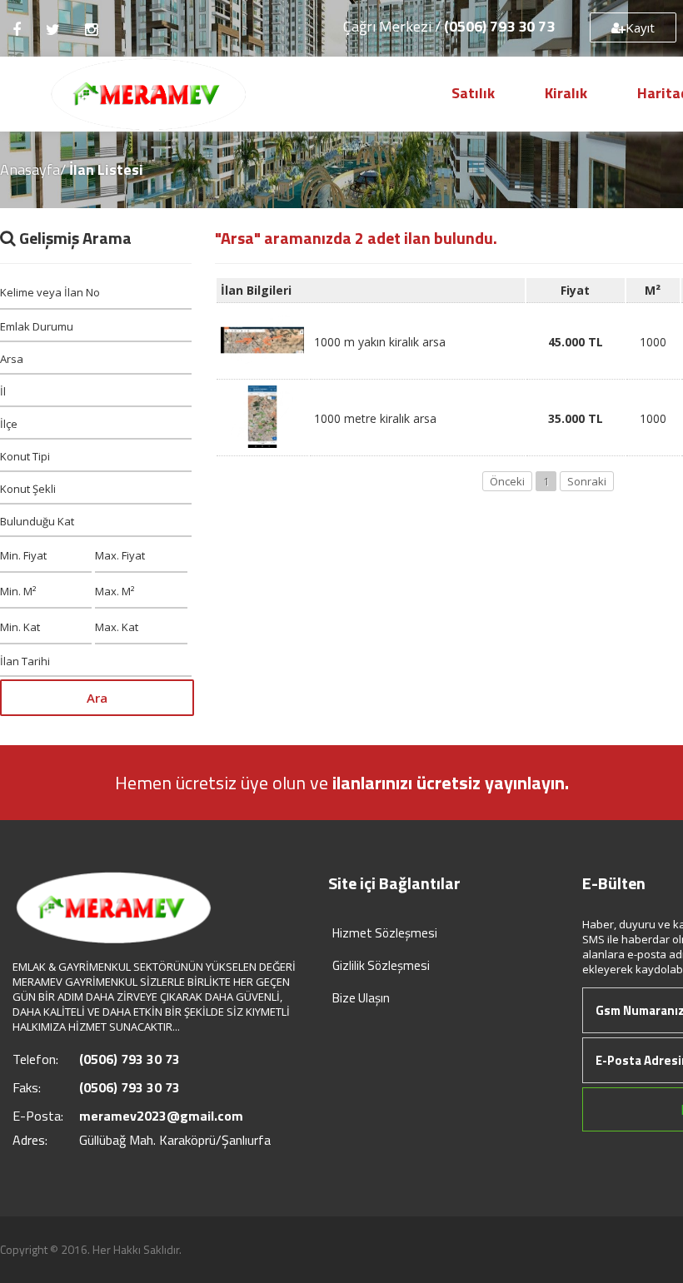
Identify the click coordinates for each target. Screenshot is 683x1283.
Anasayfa (30, 169)
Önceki (507, 481)
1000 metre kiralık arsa (375, 418)
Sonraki (586, 481)
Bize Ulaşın (361, 997)
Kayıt (640, 27)
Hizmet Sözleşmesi (384, 932)
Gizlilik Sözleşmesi (381, 965)
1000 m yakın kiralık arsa (380, 342)
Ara (97, 697)
